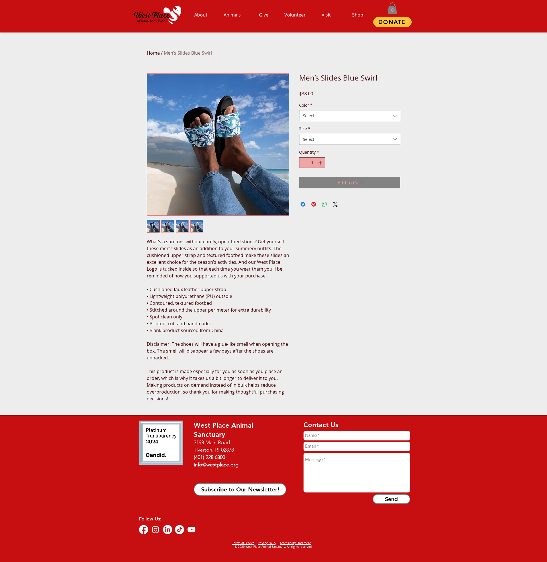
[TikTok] (179, 529)
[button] (392, 8)
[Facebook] (143, 529)
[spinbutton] (312, 163)
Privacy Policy (267, 543)
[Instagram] (155, 529)
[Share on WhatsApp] (324, 204)
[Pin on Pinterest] (313, 204)
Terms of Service (243, 543)
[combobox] (349, 115)
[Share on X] (335, 204)
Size (304, 128)
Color (306, 105)
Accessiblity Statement (295, 543)
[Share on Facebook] (302, 204)
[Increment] (320, 163)
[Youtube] (191, 529)
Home (153, 53)
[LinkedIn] (167, 529)
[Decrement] (303, 163)
